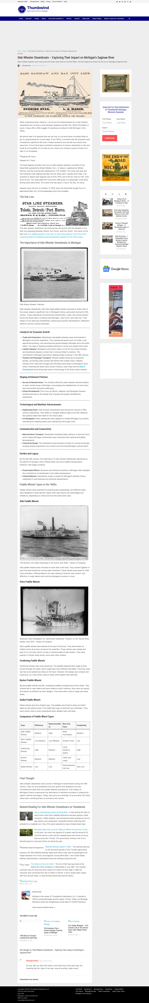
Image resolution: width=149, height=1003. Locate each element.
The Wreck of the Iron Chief (42, 864)
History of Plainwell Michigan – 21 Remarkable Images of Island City (122, 226)
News (44, 18)
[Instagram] (128, 1)
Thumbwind (38, 7)
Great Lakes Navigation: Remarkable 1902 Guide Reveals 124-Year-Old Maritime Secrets (121, 213)
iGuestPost (108, 989)
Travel (69, 18)
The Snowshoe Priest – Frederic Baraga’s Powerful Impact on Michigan (53, 930)
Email (104, 128)
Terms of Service (57, 1)
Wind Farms (96, 18)
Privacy (48, 1)
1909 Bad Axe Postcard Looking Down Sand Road (28, 937)
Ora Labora (79, 991)
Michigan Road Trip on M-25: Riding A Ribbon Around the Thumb (60, 830)
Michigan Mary (32, 961)
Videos (77, 18)
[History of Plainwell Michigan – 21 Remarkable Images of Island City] (107, 224)
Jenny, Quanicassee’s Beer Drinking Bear (51, 812)
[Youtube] (120, 1)
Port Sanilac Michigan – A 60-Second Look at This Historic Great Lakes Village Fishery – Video (78, 929)
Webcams (86, 18)
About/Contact (34, 1)
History (29, 18)
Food (21, 18)
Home (19, 51)
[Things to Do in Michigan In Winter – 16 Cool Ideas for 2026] (107, 199)
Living (36, 18)
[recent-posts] (112, 194)
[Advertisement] (74, 34)
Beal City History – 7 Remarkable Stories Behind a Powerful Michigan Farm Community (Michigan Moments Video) (121, 241)
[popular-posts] (105, 194)
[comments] (119, 194)
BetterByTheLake (90, 991)
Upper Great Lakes (118, 991)
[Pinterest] (125, 1)
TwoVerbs (79, 989)
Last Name (120, 119)
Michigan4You (98, 989)
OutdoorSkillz (118, 989)
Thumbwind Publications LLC (39, 989)
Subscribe (110, 138)
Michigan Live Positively (83, 993)
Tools (65, 1)
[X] (122, 1)
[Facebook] (117, 1)
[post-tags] (126, 194)
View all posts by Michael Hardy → (43, 907)
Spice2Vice (87, 989)
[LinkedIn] (130, 1)
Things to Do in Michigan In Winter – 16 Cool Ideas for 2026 (121, 201)
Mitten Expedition (104, 991)
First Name (106, 119)
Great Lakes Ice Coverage (114, 18)
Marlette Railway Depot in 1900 (58, 847)
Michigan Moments (56, 18)
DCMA (42, 1)
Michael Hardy (27, 65)
